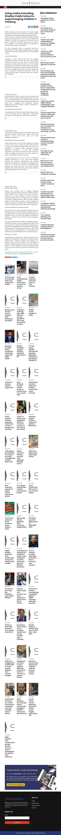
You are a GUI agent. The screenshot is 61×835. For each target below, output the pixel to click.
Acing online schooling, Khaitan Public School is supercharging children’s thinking (21, 252)
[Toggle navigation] (5, 7)
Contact (34, 807)
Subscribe (17, 822)
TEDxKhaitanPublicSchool (11, 158)
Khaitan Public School (25, 38)
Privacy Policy (35, 803)
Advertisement (36, 805)
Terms (33, 801)
